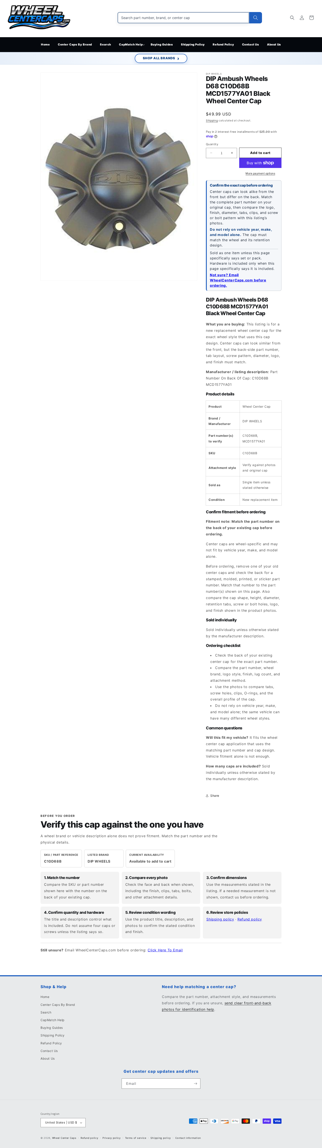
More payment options (260, 173)
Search (46, 1012)
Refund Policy (51, 1043)
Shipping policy (220, 919)
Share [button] (214, 795)
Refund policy (249, 919)
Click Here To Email (165, 950)
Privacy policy (112, 1137)
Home (45, 997)
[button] (131, 44)
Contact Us (49, 1051)
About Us (48, 1058)
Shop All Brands (159, 58)
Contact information (188, 1137)
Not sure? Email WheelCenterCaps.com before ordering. (238, 280)
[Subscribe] (195, 1083)
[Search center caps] (255, 17)
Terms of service (135, 1137)
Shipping (212, 120)
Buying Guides (52, 1027)
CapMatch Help (53, 1020)
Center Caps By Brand (58, 1004)
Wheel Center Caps (64, 1137)
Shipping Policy (53, 1035)
